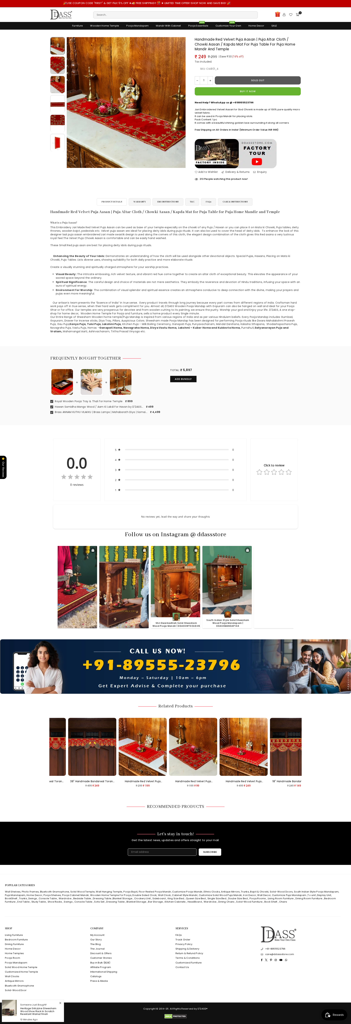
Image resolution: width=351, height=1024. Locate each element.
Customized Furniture (189, 962)
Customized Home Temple (21, 972)
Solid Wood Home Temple (21, 967)
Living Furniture (14, 935)
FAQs (208, 201)
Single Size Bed (216, 898)
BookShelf (11, 898)
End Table (23, 901)
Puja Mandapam (15, 895)
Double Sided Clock (144, 895)
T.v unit (311, 895)
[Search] (175, 14)
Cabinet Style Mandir (185, 895)
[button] (175, 219)
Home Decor (256, 25)
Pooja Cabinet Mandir (75, 895)
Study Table (38, 901)
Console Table (48, 898)
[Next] (180, 102)
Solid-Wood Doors (281, 891)
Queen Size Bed (196, 898)
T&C (192, 201)
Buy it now (248, 91)
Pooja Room (12, 958)
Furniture (77, 25)
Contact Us (182, 967)
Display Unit (324, 895)
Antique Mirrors (230, 891)
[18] (109, 747)
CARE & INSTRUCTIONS (235, 201)
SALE (274, 25)
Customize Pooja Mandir (187, 891)
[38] (159, 747)
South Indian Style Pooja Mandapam (316, 891)
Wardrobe (65, 898)
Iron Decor (249, 895)
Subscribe (210, 852)
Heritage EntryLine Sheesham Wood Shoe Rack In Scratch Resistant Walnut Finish (38, 1011)
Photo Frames (30, 891)
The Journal (97, 948)
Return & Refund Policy (189, 953)
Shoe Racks (55, 901)
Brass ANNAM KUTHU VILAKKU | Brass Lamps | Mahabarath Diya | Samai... (100, 412)
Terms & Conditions (188, 958)
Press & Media (99, 981)
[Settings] (284, 14)
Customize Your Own (228, 24)
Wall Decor (264, 895)
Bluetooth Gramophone (54, 891)
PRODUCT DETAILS (111, 201)
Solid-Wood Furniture (249, 901)
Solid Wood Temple (82, 891)
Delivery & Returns (237, 172)
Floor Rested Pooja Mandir (155, 891)
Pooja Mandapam (137, 25)
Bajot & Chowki (259, 891)
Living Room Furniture (281, 898)
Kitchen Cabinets (175, 901)
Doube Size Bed (238, 898)
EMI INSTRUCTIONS (168, 201)
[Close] (60, 1003)
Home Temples (14, 953)
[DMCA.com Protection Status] (176, 1017)
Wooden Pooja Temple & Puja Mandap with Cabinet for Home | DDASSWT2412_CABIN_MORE (228, 623)
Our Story (96, 939)
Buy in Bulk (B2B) (100, 962)
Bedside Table (82, 898)
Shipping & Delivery (187, 948)
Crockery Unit (142, 898)
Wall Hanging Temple (109, 891)
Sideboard (159, 898)
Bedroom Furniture (16, 939)
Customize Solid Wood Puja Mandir (220, 895)
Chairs (283, 901)
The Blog (95, 944)
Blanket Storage (122, 898)
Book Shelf (270, 901)
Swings (32, 898)
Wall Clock (164, 895)
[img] (77, 477)
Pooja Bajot (130, 891)
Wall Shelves (12, 891)
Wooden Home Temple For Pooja (110, 895)
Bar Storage (155, 901)
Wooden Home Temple (104, 25)
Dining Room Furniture (308, 898)
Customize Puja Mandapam (289, 895)
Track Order (183, 939)
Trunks (245, 891)
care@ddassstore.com (279, 954)
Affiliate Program (100, 967)
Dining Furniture (14, 944)
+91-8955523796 (275, 948)
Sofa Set (99, 901)
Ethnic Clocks (212, 891)
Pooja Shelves (52, 895)
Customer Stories (101, 958)
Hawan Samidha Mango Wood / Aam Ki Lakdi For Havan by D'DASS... (98, 407)
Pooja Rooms (258, 898)
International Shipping (103, 972)
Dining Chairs (226, 901)
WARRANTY (139, 201)
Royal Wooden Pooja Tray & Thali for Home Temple (88, 401)
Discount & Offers (101, 953)
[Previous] (72, 102)
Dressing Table (102, 898)
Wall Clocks (12, 976)
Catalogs (96, 976)
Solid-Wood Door (16, 990)
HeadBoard (195, 901)
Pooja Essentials (198, 24)
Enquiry (261, 172)
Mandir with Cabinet (168, 25)
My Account (97, 935)
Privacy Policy (184, 944)
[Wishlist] (290, 14)
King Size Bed (176, 898)
